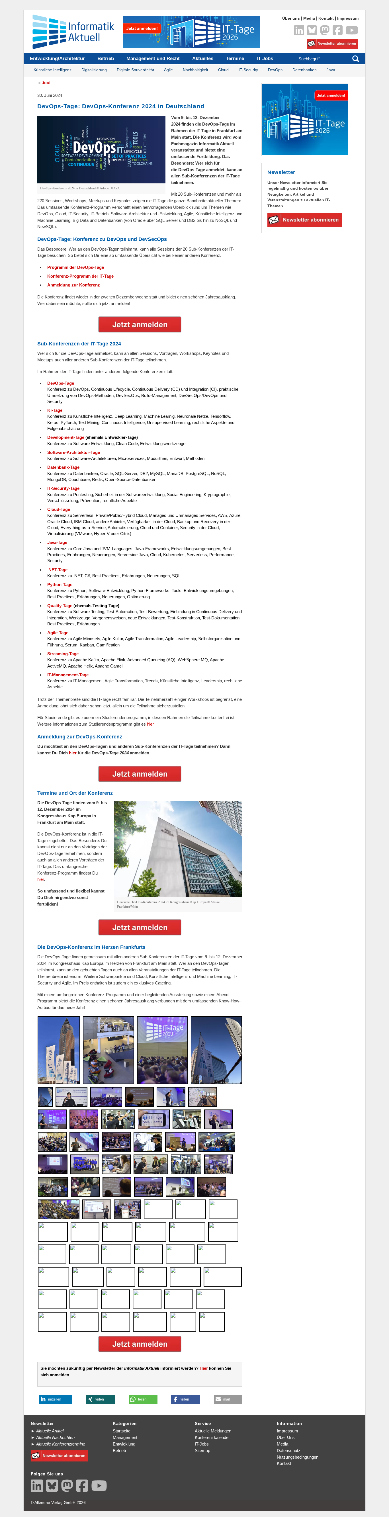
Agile (168, 70)
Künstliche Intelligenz (52, 70)
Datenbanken (304, 70)
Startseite (121, 1430)
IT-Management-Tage (68, 674)
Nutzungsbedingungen (297, 1457)
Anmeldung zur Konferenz (73, 284)
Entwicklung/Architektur (57, 58)
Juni (46, 83)
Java (331, 70)
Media (309, 18)
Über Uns (286, 1437)
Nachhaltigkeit (195, 70)
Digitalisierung (94, 70)
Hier (204, 1368)
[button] (55, 1399)
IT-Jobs (265, 58)
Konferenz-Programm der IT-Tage (80, 276)
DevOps (275, 70)
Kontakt (326, 18)
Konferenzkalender (212, 1437)
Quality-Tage (59, 605)
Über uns (291, 18)
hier (150, 724)
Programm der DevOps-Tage (75, 267)
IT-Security (248, 70)
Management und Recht (153, 58)
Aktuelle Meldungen (213, 1430)
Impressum (348, 18)
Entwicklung (124, 1444)
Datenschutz (288, 1450)
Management (125, 1437)
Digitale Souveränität (135, 70)
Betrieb (105, 58)
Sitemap (202, 1450)
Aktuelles (202, 58)
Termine (235, 58)
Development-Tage (65, 437)
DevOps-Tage (60, 383)
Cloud (223, 70)
